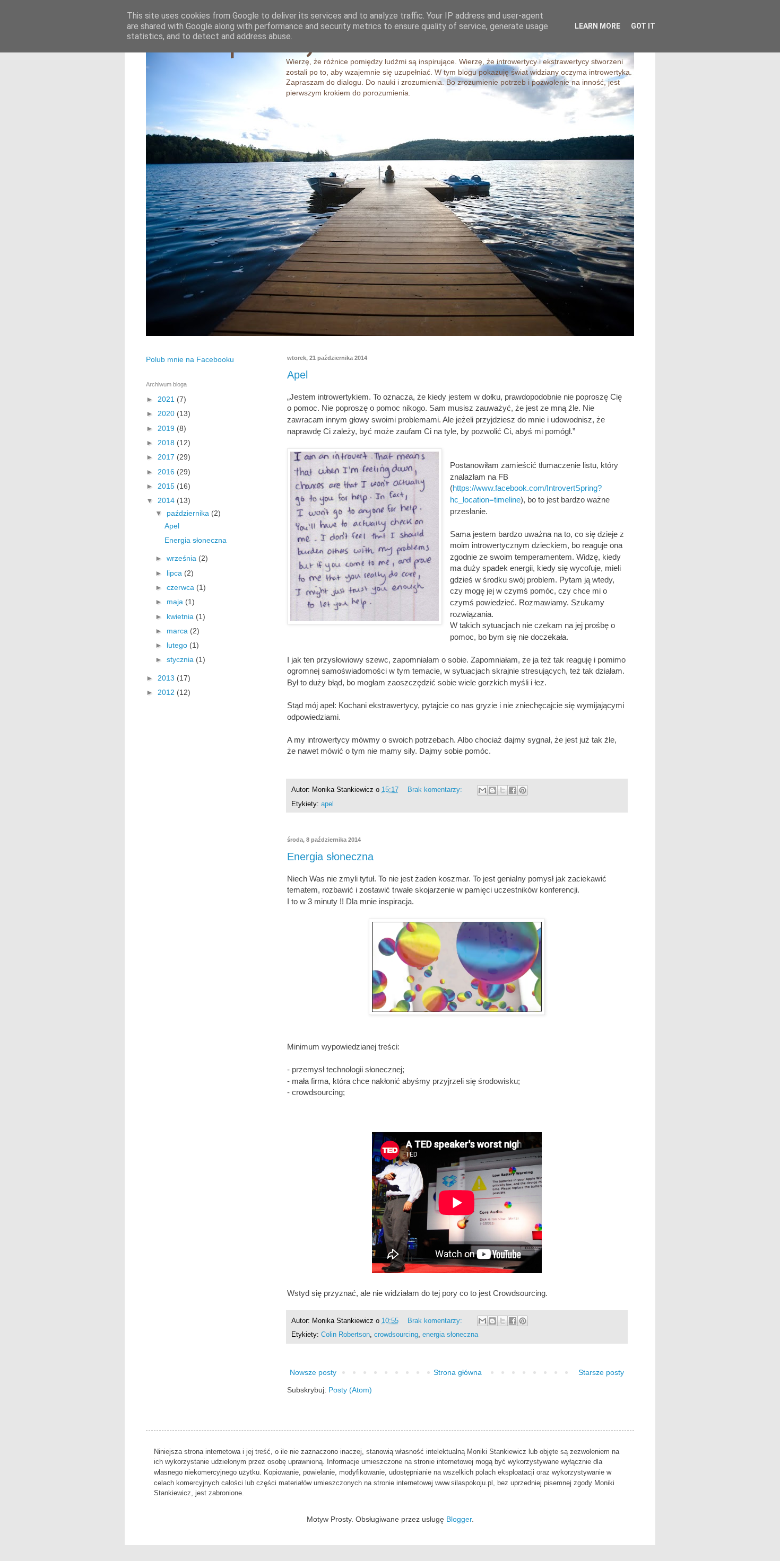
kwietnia (181, 616)
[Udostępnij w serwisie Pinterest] (522, 790)
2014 (167, 500)
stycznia (181, 659)
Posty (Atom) (350, 1390)
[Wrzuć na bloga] (492, 790)
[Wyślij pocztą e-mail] (482, 790)
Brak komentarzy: (436, 789)
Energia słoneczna (330, 856)
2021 (167, 399)
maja (176, 601)
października (189, 513)
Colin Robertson (345, 1334)
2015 (167, 486)
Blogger (459, 1519)
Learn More (597, 26)
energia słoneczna (450, 1334)
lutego (178, 645)
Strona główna (458, 1372)
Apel (297, 375)
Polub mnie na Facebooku (190, 359)
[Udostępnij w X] (502, 790)
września (182, 558)
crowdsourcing (396, 1334)
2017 (167, 457)
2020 (167, 413)
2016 (167, 472)
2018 (167, 442)
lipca (175, 573)
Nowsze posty (313, 1372)
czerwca (181, 587)
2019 (167, 428)
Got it (643, 26)
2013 (167, 678)
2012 (167, 692)
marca (178, 631)
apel (327, 804)
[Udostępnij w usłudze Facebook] (512, 790)
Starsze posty (601, 1372)
